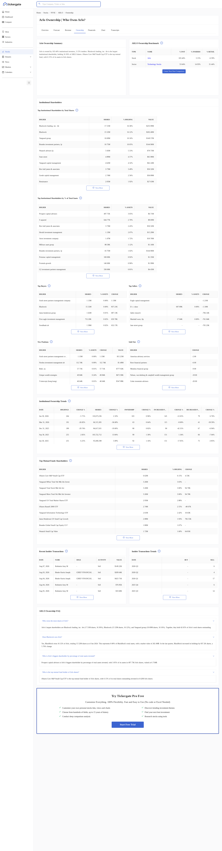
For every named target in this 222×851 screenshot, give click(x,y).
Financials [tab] (91, 30)
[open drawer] (29, 83)
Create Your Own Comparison (174, 71)
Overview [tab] (45, 30)
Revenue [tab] (68, 30)
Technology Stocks (154, 64)
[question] (161, 43)
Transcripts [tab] (115, 30)
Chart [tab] (103, 30)
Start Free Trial (128, 724)
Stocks (45, 13)
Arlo (149, 58)
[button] (16, 11)
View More (99, 188)
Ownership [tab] (80, 30)
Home (38, 13)
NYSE (53, 13)
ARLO (60, 13)
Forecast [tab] (57, 30)
